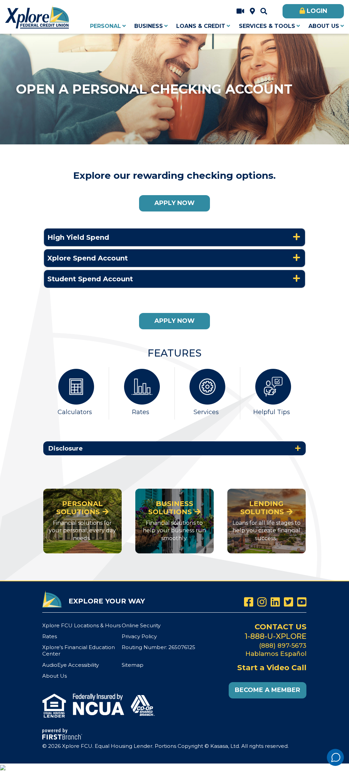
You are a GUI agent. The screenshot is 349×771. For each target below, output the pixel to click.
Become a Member (267, 690)
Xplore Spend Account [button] (87, 258)
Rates (140, 412)
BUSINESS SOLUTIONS (170, 508)
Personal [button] (105, 26)
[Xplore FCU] (37, 16)
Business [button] (148, 26)
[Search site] (263, 11)
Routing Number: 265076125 (158, 647)
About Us (54, 676)
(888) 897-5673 (282, 645)
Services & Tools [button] (267, 26)
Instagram (262, 602)
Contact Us (280, 626)
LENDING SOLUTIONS (262, 508)
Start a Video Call (240, 11)
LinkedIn (275, 602)
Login (317, 11)
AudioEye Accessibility (70, 665)
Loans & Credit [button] (200, 26)
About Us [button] (323, 26)
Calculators (75, 412)
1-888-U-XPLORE (275, 636)
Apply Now (174, 203)
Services (206, 412)
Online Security (141, 625)
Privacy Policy (139, 636)
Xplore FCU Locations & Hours (252, 11)
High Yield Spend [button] (78, 237)
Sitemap (132, 665)
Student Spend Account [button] (90, 279)
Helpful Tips (271, 412)
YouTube (301, 602)
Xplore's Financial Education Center (78, 650)
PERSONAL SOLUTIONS (79, 508)
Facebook (248, 602)
